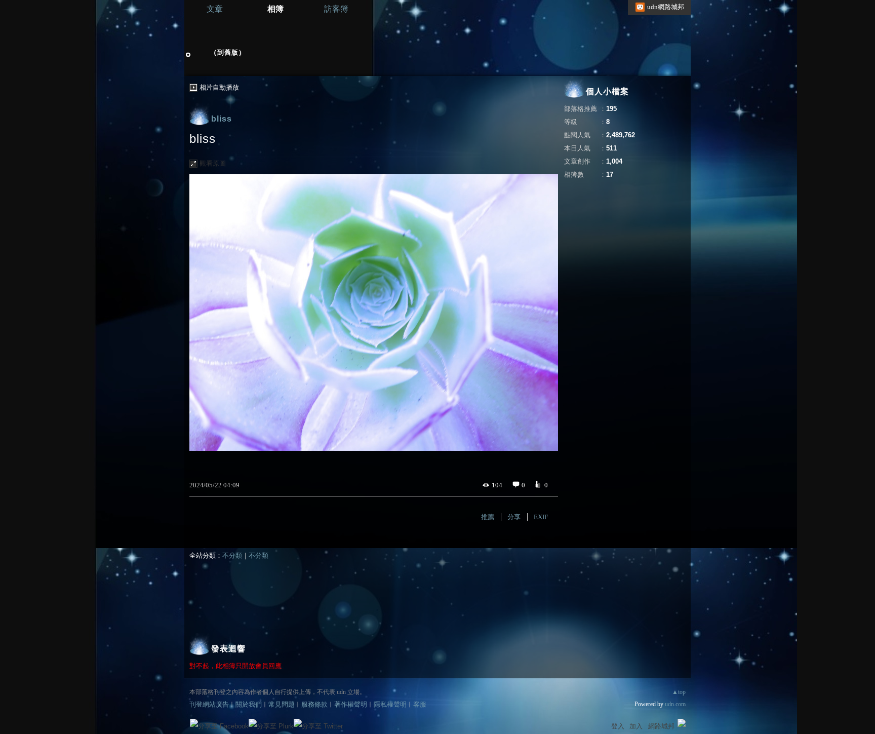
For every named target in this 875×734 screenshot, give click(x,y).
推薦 (487, 517)
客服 (419, 704)
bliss (221, 118)
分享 (514, 517)
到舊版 (227, 52)
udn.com (675, 704)
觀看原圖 (213, 163)
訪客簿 (336, 9)
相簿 (275, 9)
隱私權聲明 (390, 704)
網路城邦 (661, 726)
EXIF (541, 517)
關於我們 (248, 704)
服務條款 (314, 704)
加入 (636, 726)
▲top (679, 692)
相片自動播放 (219, 87)
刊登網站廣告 (209, 704)
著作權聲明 (350, 704)
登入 (617, 726)
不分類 (232, 555)
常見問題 (281, 704)
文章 (215, 9)
